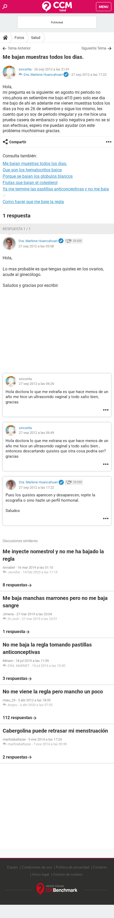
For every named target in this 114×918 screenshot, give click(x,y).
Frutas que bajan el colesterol (30, 182)
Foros (19, 37)
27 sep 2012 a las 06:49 (36, 433)
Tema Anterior (19, 48)
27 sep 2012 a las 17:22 (89, 75)
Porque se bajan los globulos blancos (38, 176)
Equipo (12, 867)
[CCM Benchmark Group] (57, 889)
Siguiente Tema (93, 48)
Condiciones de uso (37, 867)
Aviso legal (40, 874)
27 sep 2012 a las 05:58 (36, 246)
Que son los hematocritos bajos (32, 169)
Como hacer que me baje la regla (33, 201)
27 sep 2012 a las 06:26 (36, 384)
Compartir (17, 142)
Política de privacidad (72, 867)
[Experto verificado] (66, 75)
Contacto (100, 867)
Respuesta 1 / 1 (17, 229)
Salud (35, 37)
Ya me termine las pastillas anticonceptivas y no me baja (56, 188)
